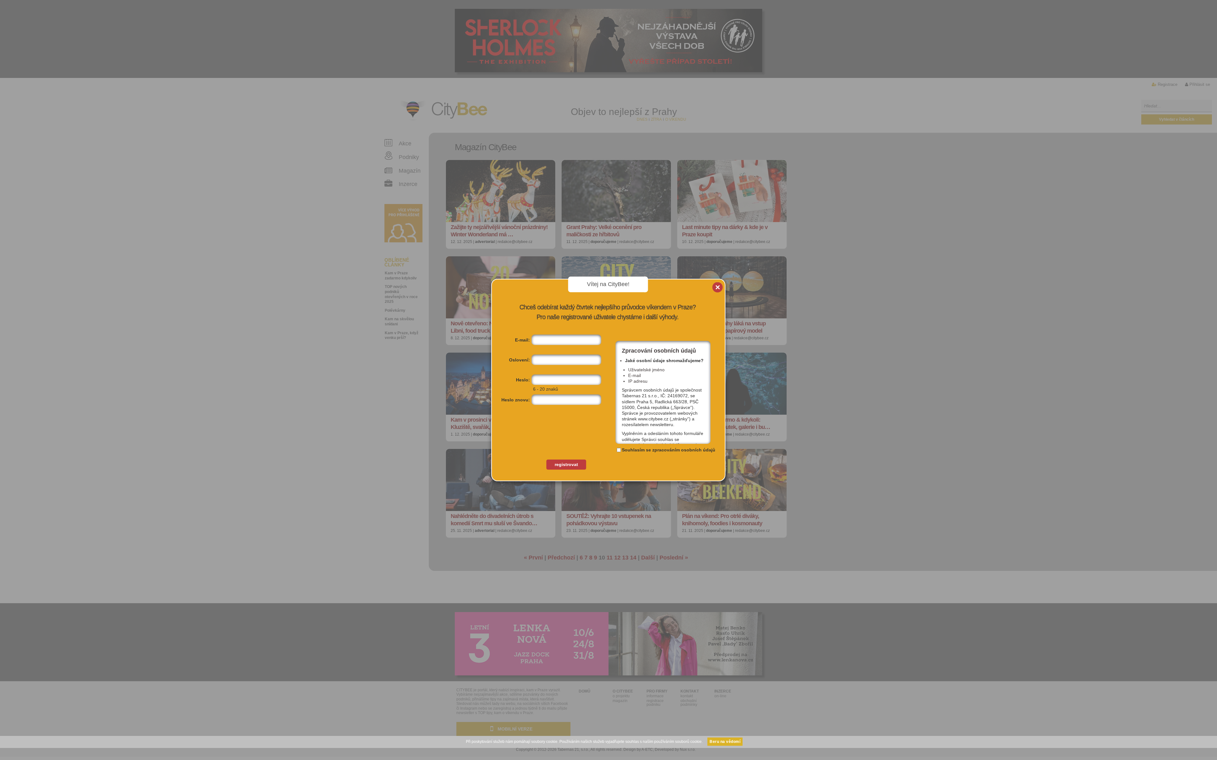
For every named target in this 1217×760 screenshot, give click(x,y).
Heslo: (523, 379)
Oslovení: (519, 359)
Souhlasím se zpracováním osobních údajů (668, 449)
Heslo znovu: (515, 399)
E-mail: (522, 339)
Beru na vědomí (725, 741)
